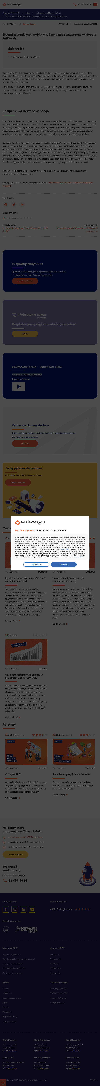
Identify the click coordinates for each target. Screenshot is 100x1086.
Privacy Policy (64, 549)
